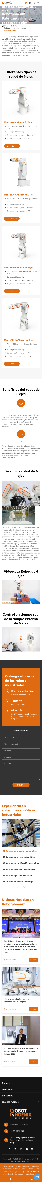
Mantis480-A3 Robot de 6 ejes (18, 122)
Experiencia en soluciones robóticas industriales (18, 810)
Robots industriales (10, 448)
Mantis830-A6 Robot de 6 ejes (18, 267)
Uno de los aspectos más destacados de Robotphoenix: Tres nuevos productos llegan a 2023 (21, 1051)
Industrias (7, 1095)
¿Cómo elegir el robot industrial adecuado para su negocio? (17, 1000)
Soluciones (8, 1089)
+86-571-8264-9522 (18, 704)
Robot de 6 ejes (10, 30)
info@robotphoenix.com (20, 695)
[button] (17, 887)
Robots (14, 26)
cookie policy (23, 1174)
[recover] (37, 1177)
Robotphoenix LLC (27, 1159)
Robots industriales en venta (15, 28)
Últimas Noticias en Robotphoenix (18, 901)
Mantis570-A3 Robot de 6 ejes (18, 194)
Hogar (6, 26)
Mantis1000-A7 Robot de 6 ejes (19, 340)
